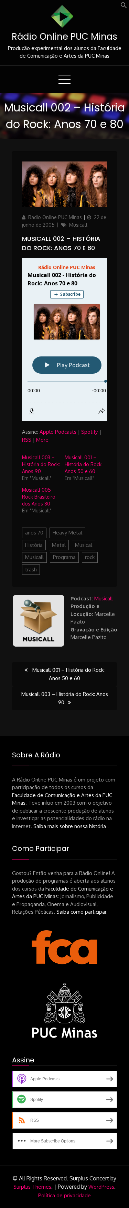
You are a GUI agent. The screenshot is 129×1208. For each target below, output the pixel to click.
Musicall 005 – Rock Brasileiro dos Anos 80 (38, 497)
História (34, 545)
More (42, 439)
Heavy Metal (67, 532)
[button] (123, 6)
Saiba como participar (81, 912)
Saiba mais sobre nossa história (70, 826)
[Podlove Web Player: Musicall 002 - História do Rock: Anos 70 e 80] (64, 339)
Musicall (78, 225)
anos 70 (34, 532)
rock (90, 557)
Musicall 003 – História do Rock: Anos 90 (41, 464)
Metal (59, 545)
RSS (26, 439)
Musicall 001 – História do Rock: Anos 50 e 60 (84, 464)
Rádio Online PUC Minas (64, 36)
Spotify (89, 432)
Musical (83, 545)
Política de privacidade (64, 1195)
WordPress (101, 1187)
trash (31, 569)
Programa (64, 557)
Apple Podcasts (58, 432)
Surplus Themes (32, 1187)
